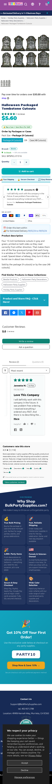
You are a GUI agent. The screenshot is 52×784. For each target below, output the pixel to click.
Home (3, 18)
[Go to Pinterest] (29, 313)
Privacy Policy (35, 755)
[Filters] (5, 370)
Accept (24, 762)
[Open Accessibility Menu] (33, 4)
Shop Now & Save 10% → (26, 665)
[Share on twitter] (21, 430)
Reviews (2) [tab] (14, 361)
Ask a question (26, 346)
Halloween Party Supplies (35, 18)
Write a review (26, 341)
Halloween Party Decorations (12, 21)
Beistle (13, 149)
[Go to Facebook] (5, 313)
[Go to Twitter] (21, 313)
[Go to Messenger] (14, 313)
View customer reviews (15, 482)
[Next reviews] (48, 197)
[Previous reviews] (4, 197)
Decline (24, 770)
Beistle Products (10, 279)
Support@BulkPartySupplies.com (26, 704)
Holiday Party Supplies (16, 18)
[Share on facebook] (15, 430)
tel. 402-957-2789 (26, 708)
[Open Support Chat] (39, 4)
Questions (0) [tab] (38, 361)
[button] (9, 113)
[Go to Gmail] (37, 313)
